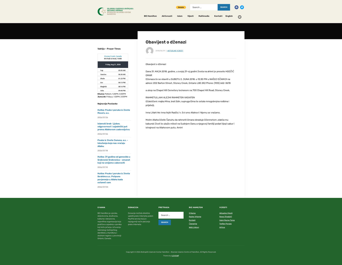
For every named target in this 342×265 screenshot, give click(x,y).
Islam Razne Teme (227, 220)
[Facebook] (236, 7)
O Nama (192, 213)
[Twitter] (242, 7)
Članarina (193, 224)
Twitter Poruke (225, 224)
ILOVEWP (175, 256)
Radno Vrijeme (195, 217)
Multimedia (204, 16)
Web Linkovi (194, 227)
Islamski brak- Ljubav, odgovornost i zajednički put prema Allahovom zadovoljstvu (114, 126)
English (229, 16)
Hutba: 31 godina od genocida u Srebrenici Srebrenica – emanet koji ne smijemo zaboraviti (114, 159)
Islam (179, 16)
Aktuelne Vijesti (175, 51)
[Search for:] (204, 7)
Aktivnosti (167, 16)
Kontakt (218, 16)
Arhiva (222, 227)
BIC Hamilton (150, 16)
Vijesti (190, 16)
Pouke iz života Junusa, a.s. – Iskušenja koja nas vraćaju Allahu (113, 143)
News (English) (225, 217)
